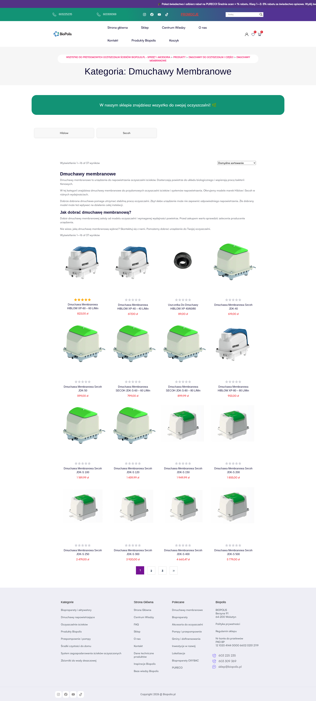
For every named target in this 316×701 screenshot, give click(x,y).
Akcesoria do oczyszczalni (187, 624)
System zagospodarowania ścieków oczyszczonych (91, 653)
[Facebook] (152, 14)
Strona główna (117, 27)
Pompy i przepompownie (187, 631)
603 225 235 (227, 655)
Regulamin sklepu (226, 631)
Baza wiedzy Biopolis (146, 671)
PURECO (177, 667)
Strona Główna (142, 610)
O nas (203, 27)
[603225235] (54, 14)
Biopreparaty (180, 617)
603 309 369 (227, 661)
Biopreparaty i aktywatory (76, 610)
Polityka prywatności (228, 624)
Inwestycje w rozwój (184, 646)
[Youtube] (159, 14)
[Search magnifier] (261, 14)
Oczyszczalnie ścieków (74, 624)
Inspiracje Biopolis (145, 663)
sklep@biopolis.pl (230, 666)
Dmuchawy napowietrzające (78, 617)
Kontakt (112, 40)
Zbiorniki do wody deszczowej (78, 660)
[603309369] (99, 14)
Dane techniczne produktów (144, 654)
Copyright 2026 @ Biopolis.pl (158, 694)
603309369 (109, 14)
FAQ (136, 624)
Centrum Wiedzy (173, 27)
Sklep (145, 27)
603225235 (65, 14)
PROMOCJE (189, 14)
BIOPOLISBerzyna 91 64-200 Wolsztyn (226, 613)
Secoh (126, 133)
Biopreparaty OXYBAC (185, 660)
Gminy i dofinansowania (186, 638)
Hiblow (64, 133)
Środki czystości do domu (76, 646)
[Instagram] (144, 14)
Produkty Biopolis (144, 40)
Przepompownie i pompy (76, 638)
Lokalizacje (178, 653)
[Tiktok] (166, 14)
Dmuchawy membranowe (187, 610)
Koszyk (174, 40)
